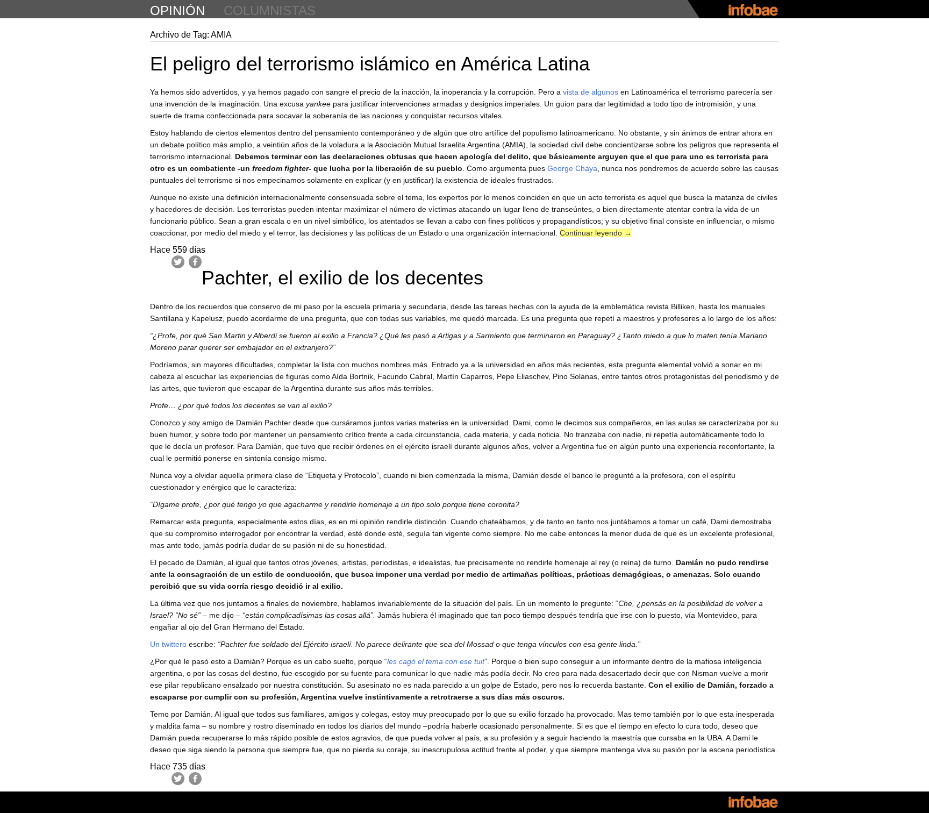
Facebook (195, 261)
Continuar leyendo (596, 233)
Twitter (177, 261)
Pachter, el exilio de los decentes (342, 278)
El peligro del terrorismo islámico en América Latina (370, 64)
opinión (177, 10)
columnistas (270, 10)
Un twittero (168, 644)
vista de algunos (590, 92)
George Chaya (572, 168)
